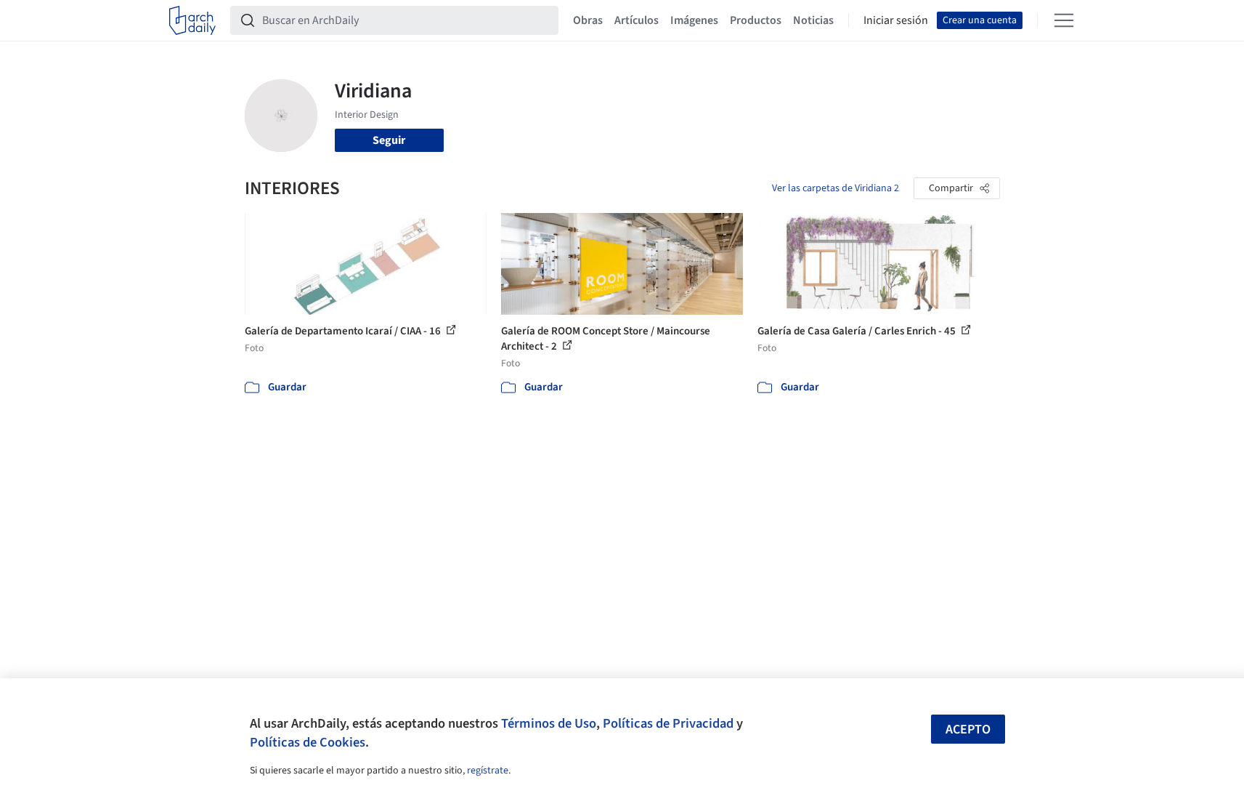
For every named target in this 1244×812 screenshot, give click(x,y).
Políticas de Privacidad (668, 723)
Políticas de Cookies (307, 742)
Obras (588, 20)
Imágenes (694, 20)
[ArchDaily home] (192, 20)
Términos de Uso (548, 723)
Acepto (968, 729)
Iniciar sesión (895, 20)
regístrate (487, 770)
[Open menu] (1064, 20)
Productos (755, 20)
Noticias (813, 20)
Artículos (636, 20)
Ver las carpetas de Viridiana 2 (835, 188)
